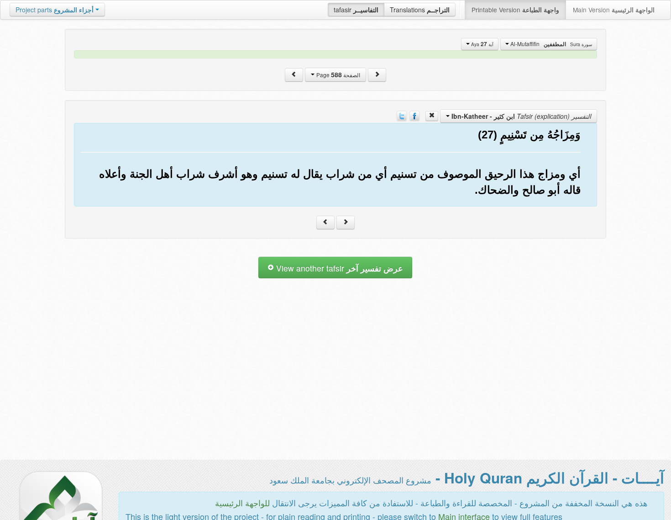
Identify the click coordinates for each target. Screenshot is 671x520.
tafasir (356, 9)
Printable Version (515, 9)
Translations (420, 9)
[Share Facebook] (414, 115)
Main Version (614, 9)
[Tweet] (401, 115)
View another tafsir (338, 268)
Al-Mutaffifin (550, 44)
